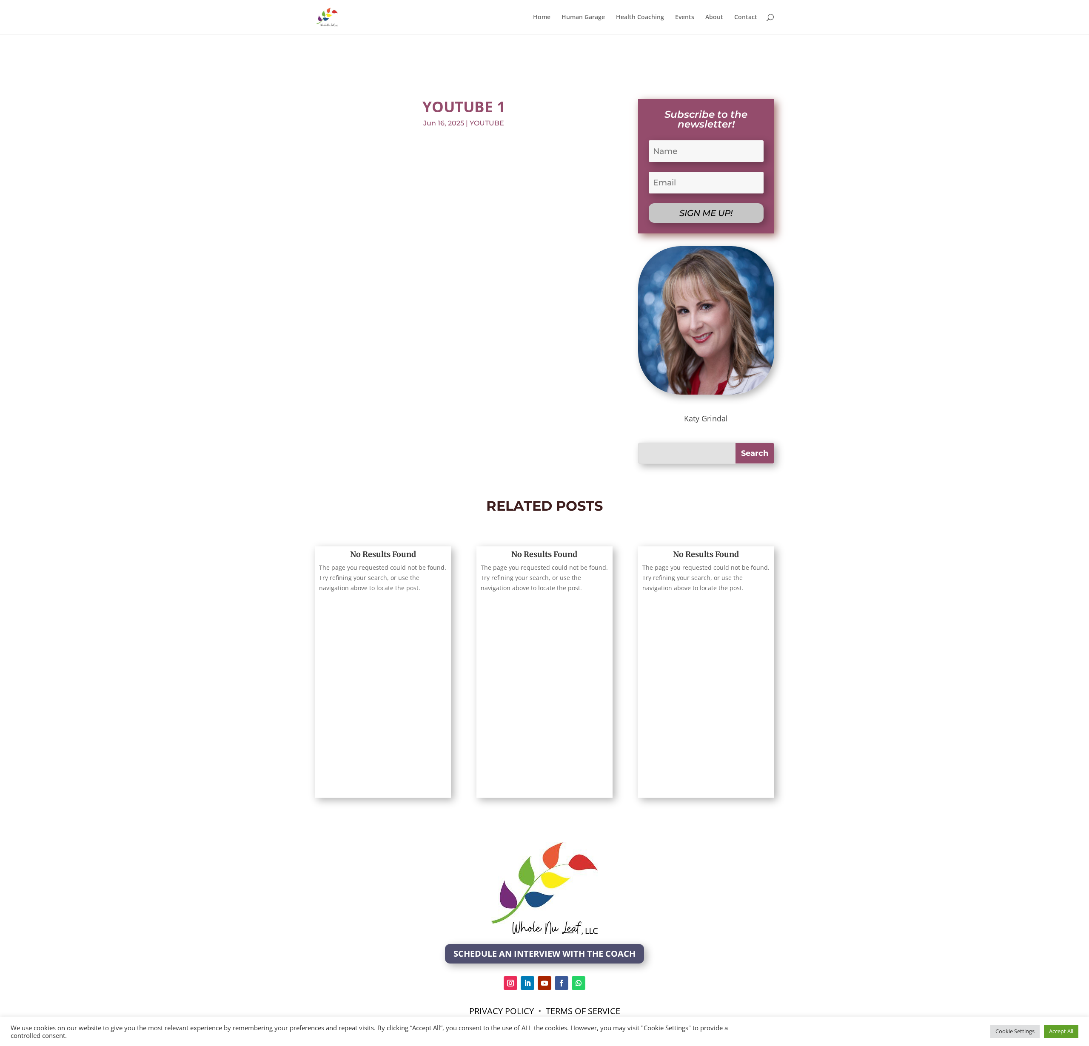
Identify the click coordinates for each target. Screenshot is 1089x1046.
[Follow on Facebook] (561, 983)
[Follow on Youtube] (544, 983)
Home (541, 17)
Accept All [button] (1061, 1031)
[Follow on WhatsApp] (578, 983)
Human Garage (583, 17)
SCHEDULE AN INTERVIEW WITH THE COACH (544, 953)
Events (684, 17)
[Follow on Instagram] (510, 983)
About (714, 17)
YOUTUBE (487, 123)
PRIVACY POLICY (502, 1011)
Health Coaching (640, 17)
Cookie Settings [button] (1015, 1031)
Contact (745, 17)
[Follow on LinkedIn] (527, 983)
